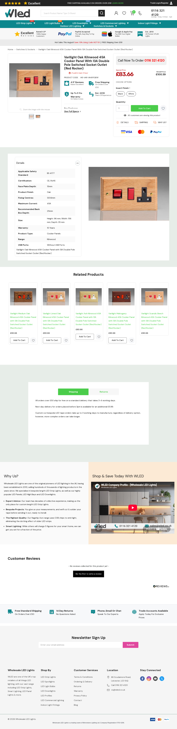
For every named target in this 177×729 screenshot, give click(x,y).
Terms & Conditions (83, 677)
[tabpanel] (128, 194)
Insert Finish (123, 88)
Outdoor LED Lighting (70, 26)
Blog (76, 705)
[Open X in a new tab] (162, 679)
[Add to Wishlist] (163, 108)
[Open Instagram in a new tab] (149, 679)
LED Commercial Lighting (113, 23)
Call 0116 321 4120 (119, 685)
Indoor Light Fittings (148, 23)
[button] (88, 573)
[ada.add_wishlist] (33, 340)
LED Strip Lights (24, 23)
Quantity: (121, 102)
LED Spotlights (48, 681)
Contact (78, 700)
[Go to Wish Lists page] (124, 13)
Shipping (73, 391)
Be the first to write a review (88, 574)
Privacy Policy (80, 695)
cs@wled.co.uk (118, 689)
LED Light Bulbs (52, 23)
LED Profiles (46, 695)
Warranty (78, 691)
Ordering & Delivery (83, 681)
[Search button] (101, 13)
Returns (104, 391)
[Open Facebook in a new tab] (142, 679)
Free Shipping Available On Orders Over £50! (95, 3)
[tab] (127, 228)
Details (20, 163)
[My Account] (116, 13)
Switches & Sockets (104, 26)
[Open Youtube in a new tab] (155, 679)
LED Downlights (80, 23)
